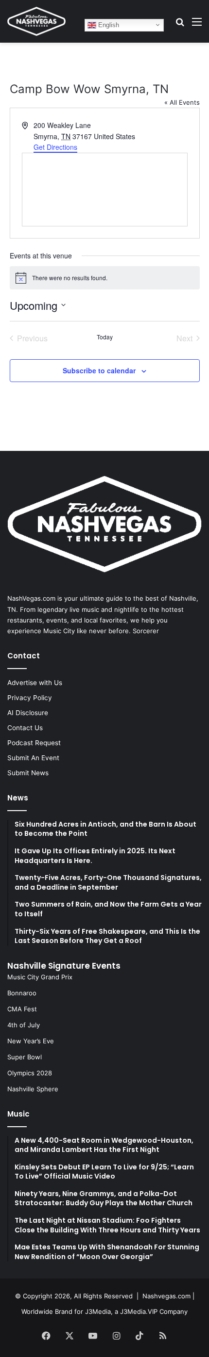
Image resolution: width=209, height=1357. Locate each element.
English (107, 24)
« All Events (182, 102)
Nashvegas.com (166, 1296)
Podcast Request (34, 743)
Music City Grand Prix (39, 977)
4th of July (23, 1025)
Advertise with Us (34, 682)
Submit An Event (33, 758)
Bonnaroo (21, 993)
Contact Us (25, 728)
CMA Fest (22, 1009)
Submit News (28, 773)
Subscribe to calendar (99, 370)
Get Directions (55, 147)
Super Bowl (24, 1057)
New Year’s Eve (30, 1041)
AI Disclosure (27, 713)
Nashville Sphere (32, 1089)
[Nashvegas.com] (36, 21)
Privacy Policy (29, 698)
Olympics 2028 (29, 1073)
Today (105, 337)
